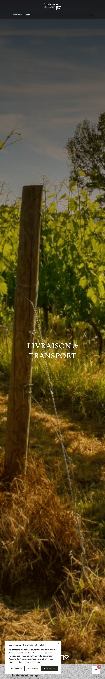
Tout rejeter (33, 668)
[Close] (58, 643)
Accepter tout (50, 668)
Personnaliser (16, 668)
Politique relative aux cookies (28, 662)
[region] (33, 657)
